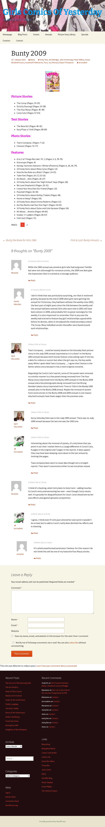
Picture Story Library (66, 34)
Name (14, 619)
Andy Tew (44, 59)
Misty (44, 774)
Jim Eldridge (54, 59)
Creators (6, 40)
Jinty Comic (46, 769)
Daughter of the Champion (16, 729)
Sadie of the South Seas (15, 700)
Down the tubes (48, 761)
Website (15, 631)
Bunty (32, 59)
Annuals (48, 34)
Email (14, 625)
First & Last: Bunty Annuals (86, 240)
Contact (19, 40)
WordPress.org (11, 805)
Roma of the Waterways (15, 712)
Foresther (46, 765)
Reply (33, 280)
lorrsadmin (83, 62)
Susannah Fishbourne (34, 62)
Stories (36, 34)
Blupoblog (46, 744)
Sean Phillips (47, 786)
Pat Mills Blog (47, 778)
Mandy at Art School (13, 695)
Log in (7, 792)
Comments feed (12, 801)
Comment (16, 587)
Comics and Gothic (49, 752)
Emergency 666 (11, 725)
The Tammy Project (49, 791)
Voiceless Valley (12, 708)
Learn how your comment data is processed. (56, 665)
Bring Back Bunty (48, 748)
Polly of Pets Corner (13, 691)
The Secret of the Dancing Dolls (18, 683)
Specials (84, 34)
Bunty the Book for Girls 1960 (19, 240)
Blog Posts (22, 34)
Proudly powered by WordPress (52, 821)
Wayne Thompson (66, 62)
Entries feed (10, 797)
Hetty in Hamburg (12, 717)
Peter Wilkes (79, 59)
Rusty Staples (47, 782)
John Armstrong (66, 59)
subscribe (73, 642)
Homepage (7, 34)
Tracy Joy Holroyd (51, 62)
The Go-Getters (11, 687)
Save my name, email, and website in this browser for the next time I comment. (52, 636)
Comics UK (46, 757)
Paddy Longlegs (11, 704)
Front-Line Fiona (11, 721)
